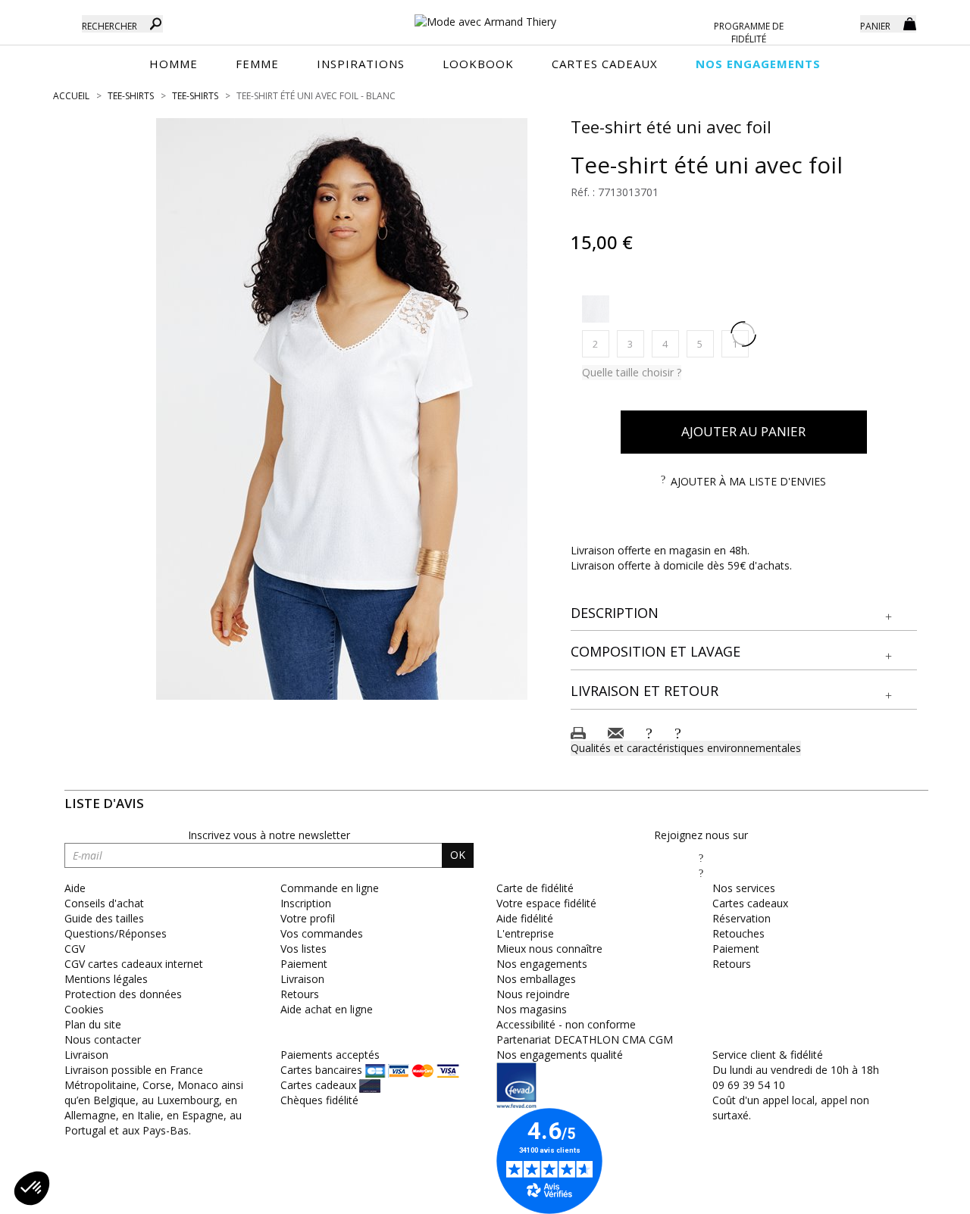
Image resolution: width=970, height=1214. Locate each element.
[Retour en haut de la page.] (916, 1194)
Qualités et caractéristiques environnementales (686, 748)
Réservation (741, 918)
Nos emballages (536, 979)
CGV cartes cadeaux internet (133, 964)
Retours (299, 994)
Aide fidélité (524, 918)
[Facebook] (701, 857)
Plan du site (92, 1024)
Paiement (303, 964)
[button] (744, 613)
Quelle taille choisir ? (631, 372)
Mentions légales (106, 979)
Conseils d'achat (104, 903)
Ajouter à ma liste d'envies (748, 481)
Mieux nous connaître (549, 948)
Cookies (84, 1009)
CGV (74, 948)
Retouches (738, 933)
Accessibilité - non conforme (566, 1024)
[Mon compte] (837, 22)
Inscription (305, 903)
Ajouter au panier (743, 431)
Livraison (302, 979)
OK (457, 854)
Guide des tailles (104, 918)
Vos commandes (321, 933)
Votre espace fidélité (546, 903)
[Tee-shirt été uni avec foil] (341, 409)
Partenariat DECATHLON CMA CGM (584, 1039)
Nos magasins (531, 1009)
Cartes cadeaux (750, 903)
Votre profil (307, 918)
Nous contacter (102, 1039)
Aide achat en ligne (326, 1009)
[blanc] (595, 309)
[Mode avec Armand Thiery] (485, 15)
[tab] (744, 614)
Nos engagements (541, 964)
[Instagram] (701, 873)
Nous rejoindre (533, 994)
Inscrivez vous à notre (269, 835)
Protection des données (123, 994)
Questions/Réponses (115, 933)
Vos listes (303, 948)
